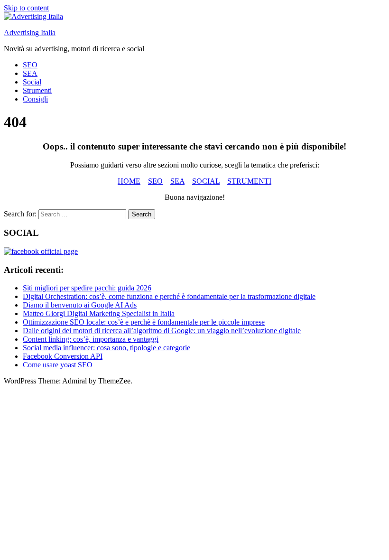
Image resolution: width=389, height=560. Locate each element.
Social (32, 82)
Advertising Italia (30, 32)
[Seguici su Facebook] (41, 251)
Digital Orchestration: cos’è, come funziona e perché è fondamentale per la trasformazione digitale (169, 296)
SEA (30, 73)
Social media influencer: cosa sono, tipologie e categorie (106, 348)
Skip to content (26, 8)
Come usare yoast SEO (58, 365)
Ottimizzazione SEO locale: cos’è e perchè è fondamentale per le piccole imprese (144, 322)
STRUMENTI (249, 181)
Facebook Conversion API (62, 356)
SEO (30, 65)
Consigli (35, 99)
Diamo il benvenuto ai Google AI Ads (80, 305)
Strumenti (37, 90)
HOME (129, 181)
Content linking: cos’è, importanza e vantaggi (90, 339)
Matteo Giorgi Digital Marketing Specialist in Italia (99, 313)
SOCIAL (206, 181)
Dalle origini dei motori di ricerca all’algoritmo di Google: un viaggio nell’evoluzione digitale (162, 331)
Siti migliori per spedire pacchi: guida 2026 (87, 288)
